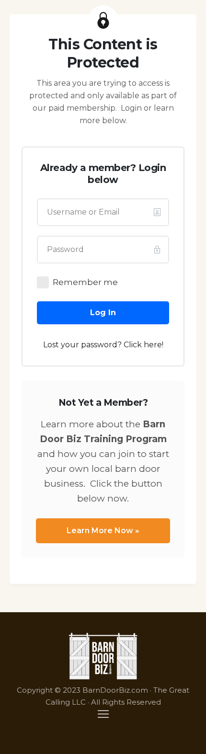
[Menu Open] (103, 714)
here (153, 344)
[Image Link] (103, 656)
